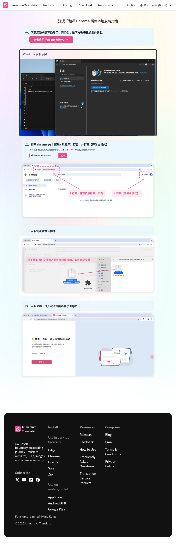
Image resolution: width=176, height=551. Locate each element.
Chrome (54, 456)
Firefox (53, 462)
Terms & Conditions (113, 451)
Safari (52, 468)
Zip (50, 474)
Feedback (87, 442)
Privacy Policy (110, 463)
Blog (108, 434)
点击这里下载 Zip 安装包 (49, 40)
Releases (86, 434)
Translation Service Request (88, 478)
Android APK (57, 503)
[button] (50, 5)
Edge (51, 450)
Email (109, 442)
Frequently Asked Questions (87, 461)
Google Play (56, 509)
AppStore (55, 497)
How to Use (88, 449)
